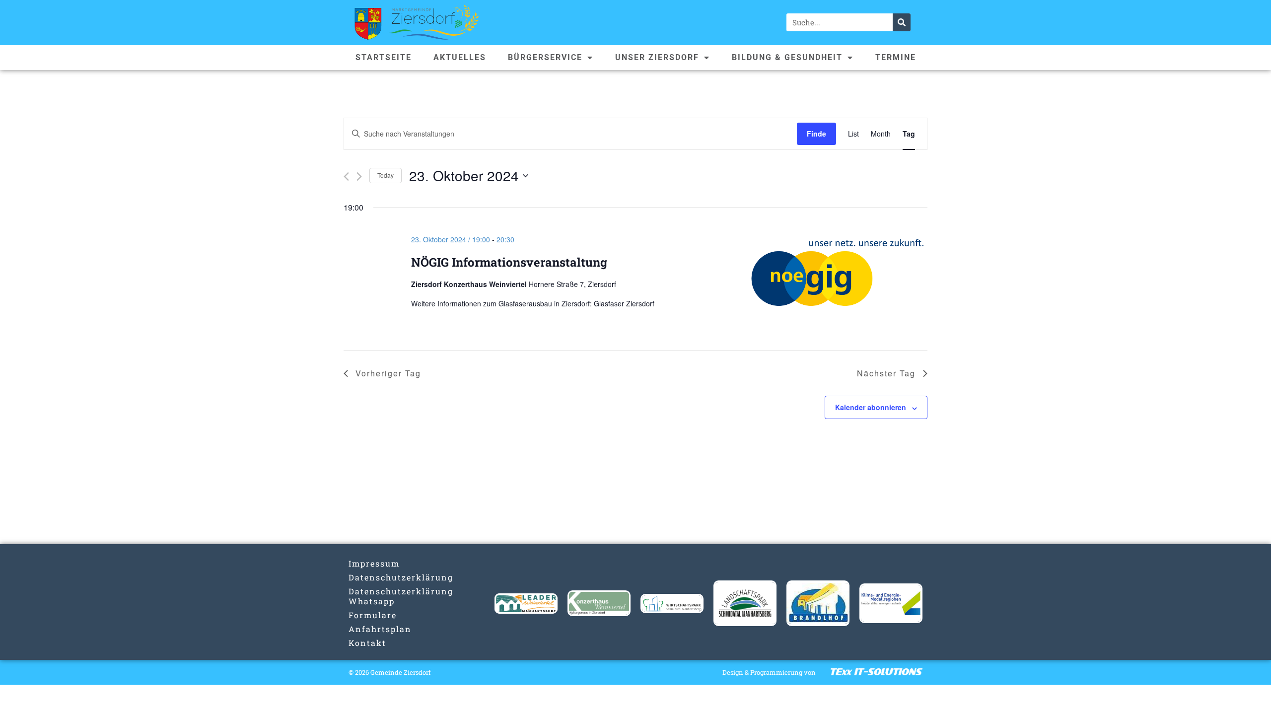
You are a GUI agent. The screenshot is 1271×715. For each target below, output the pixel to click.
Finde (816, 134)
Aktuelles (459, 57)
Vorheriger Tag (388, 373)
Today (385, 175)
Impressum (374, 563)
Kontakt (367, 643)
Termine (895, 57)
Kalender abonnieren (870, 407)
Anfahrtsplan (380, 629)
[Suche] (902, 22)
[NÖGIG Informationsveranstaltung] (838, 276)
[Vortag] (346, 176)
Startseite (383, 57)
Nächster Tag (886, 373)
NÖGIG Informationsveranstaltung (509, 262)
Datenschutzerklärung (380, 577)
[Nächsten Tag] (359, 176)
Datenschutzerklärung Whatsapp (380, 596)
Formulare (373, 615)
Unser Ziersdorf (657, 57)
